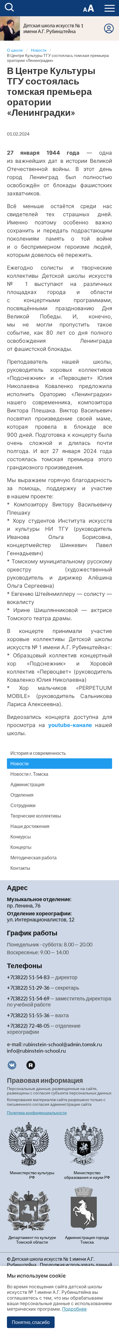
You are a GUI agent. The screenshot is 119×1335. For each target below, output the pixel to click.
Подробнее (74, 1309)
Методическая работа (33, 857)
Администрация (27, 784)
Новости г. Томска (29, 774)
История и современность (38, 753)
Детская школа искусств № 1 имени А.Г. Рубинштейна (53, 28)
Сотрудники (23, 805)
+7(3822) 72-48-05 (28, 1025)
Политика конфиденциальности (37, 1112)
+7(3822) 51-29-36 (28, 987)
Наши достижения (29, 826)
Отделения (22, 795)
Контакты (20, 868)
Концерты (20, 847)
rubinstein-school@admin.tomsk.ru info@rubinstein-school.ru (54, 1047)
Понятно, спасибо (31, 1322)
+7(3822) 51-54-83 (28, 977)
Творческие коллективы (35, 815)
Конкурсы (20, 836)
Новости (19, 763)
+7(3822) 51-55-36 (28, 1015)
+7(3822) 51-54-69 (28, 998)
